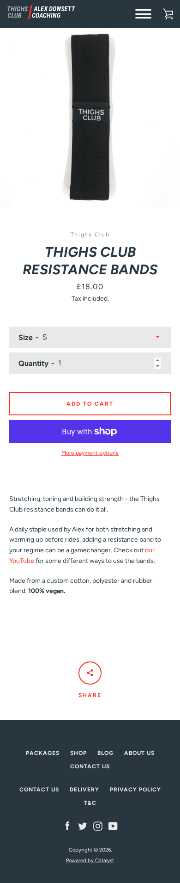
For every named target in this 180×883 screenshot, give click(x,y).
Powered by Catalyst (90, 860)
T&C (90, 803)
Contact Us (90, 766)
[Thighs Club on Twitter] (82, 826)
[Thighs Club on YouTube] (113, 826)
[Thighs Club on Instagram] (97, 826)
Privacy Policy (135, 789)
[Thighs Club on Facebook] (67, 826)
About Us (139, 753)
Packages (43, 753)
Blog (105, 753)
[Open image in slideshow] (90, 118)
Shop (78, 753)
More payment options (90, 453)
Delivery (84, 789)
